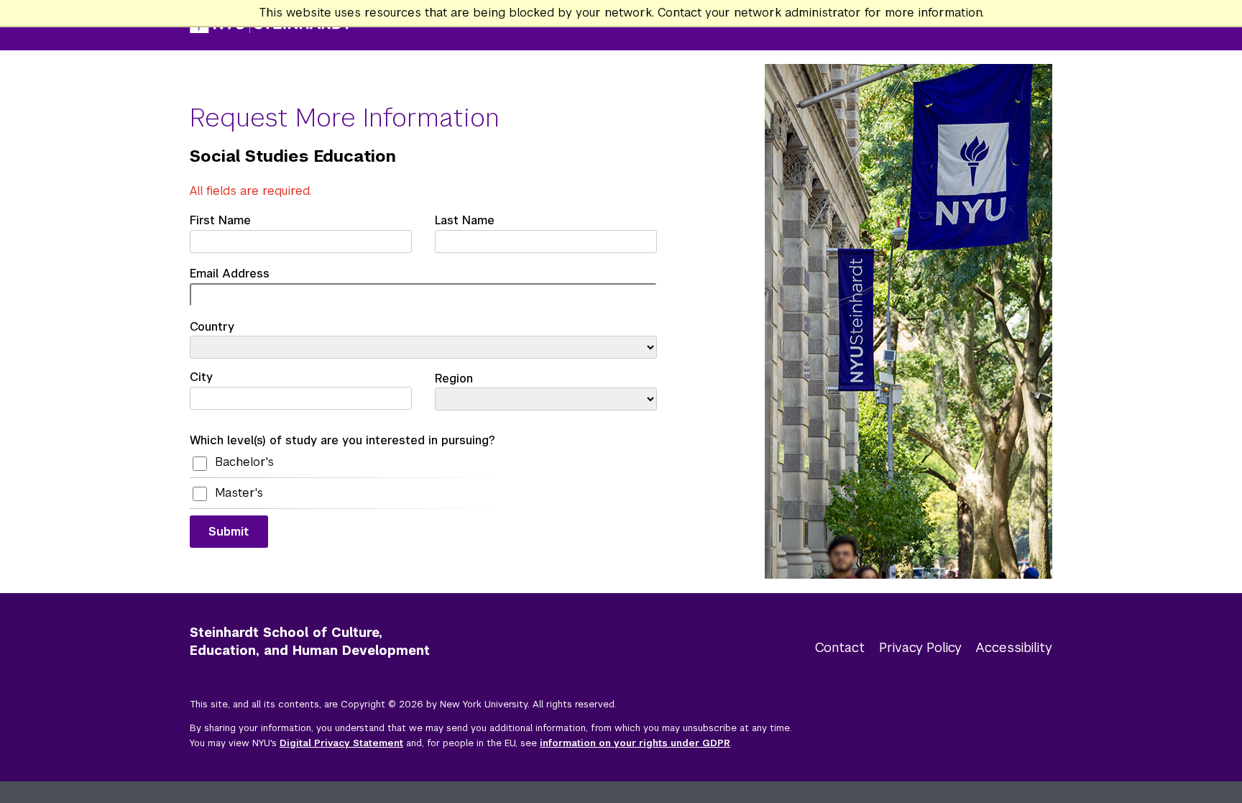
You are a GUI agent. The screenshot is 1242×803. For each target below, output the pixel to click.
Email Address (230, 273)
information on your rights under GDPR (635, 743)
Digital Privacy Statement (341, 743)
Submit (228, 531)
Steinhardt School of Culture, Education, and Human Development (310, 642)
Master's (239, 492)
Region (454, 378)
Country (212, 326)
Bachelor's (244, 461)
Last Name (464, 220)
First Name (220, 220)
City (201, 377)
